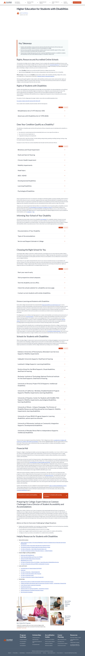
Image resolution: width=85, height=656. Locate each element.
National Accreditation (49, 645)
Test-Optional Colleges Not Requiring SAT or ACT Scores (75, 645)
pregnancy (29, 211)
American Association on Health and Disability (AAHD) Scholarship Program (37, 581)
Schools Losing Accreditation (50, 641)
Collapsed (60, 107)
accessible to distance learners (54, 331)
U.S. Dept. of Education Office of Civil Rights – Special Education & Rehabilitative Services (40, 562)
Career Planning (61, 636)
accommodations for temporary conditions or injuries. (40, 207)
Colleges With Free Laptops (74, 642)
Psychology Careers (61, 641)
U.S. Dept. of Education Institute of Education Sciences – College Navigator (37, 550)
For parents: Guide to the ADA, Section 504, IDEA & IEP (28, 100)
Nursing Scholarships (35, 644)
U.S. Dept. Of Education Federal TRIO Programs (31, 573)
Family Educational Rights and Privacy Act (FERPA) (31, 557)
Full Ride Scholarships (36, 637)
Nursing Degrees (23, 643)
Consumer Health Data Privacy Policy (71, 652)
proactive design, (29, 316)
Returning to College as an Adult (75, 637)
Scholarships (36, 635)
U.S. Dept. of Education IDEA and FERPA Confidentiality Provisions (35, 563)
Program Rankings (23, 636)
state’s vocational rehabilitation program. (58, 485)
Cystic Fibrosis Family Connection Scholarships (31, 585)
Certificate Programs (23, 639)
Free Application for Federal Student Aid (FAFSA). (39, 462)
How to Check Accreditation (49, 639)
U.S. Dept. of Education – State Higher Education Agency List (33, 549)
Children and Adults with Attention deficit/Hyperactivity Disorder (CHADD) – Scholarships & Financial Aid (43, 583)
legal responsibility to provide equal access (51, 304)
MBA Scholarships (35, 639)
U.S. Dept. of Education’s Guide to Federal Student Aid (32, 577)
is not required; (43, 219)
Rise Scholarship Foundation (27, 592)
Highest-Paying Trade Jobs (62, 639)
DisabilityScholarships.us (26, 586)
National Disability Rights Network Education (30, 558)
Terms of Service (60, 652)
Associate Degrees (23, 641)
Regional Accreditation (49, 643)
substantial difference (54, 64)
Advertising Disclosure (51, 652)
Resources (73, 635)
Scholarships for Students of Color (37, 642)
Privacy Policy (15, 652)
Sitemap (44, 652)
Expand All (65, 107)
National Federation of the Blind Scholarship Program (32, 590)
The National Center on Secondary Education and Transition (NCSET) (35, 545)
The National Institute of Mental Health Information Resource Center (35, 547)
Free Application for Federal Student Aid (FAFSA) (31, 568)
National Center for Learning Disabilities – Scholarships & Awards (35, 588)
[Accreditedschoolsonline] (8, 2)
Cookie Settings (22, 652)
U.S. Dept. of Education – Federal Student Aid (30, 571)
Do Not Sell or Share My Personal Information (33, 652)
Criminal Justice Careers (62, 645)
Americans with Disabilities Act (27, 555)
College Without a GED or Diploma (74, 640)
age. (34, 211)
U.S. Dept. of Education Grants (27, 575)
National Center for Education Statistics (45, 76)
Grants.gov (23, 570)
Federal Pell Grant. (49, 475)
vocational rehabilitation (22, 490)
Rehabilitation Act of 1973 (26, 560)
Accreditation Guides (49, 636)
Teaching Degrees (23, 645)
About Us (9, 652)
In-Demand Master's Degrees (62, 643)
